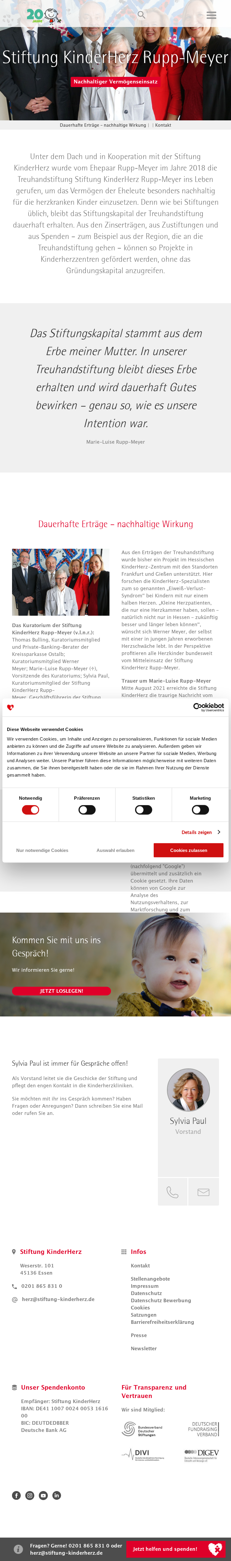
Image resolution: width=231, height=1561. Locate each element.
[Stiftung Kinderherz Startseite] (45, 15)
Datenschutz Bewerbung (161, 1300)
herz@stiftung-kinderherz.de (58, 1299)
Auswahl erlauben (115, 850)
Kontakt (163, 125)
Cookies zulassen (188, 850)
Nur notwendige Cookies (42, 850)
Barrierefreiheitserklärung (162, 1322)
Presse (139, 1335)
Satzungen (144, 1315)
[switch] (87, 810)
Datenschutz (146, 1293)
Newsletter (144, 1348)
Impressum (145, 1286)
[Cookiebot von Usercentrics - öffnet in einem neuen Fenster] (197, 707)
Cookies (140, 1307)
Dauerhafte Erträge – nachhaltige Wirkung (103, 125)
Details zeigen (197, 832)
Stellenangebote (150, 1279)
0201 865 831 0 (41, 1286)
